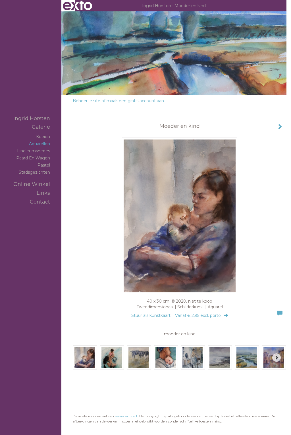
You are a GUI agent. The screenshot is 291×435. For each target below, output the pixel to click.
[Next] (276, 357)
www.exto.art (126, 416)
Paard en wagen (33, 158)
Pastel (44, 165)
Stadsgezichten (34, 172)
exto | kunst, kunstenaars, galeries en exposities (77, 5)
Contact (40, 202)
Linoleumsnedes (33, 150)
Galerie (41, 127)
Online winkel (31, 184)
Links (43, 193)
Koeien (43, 136)
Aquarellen (39, 143)
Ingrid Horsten (156, 5)
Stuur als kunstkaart (176, 315)
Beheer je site (86, 100)
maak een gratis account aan (135, 100)
